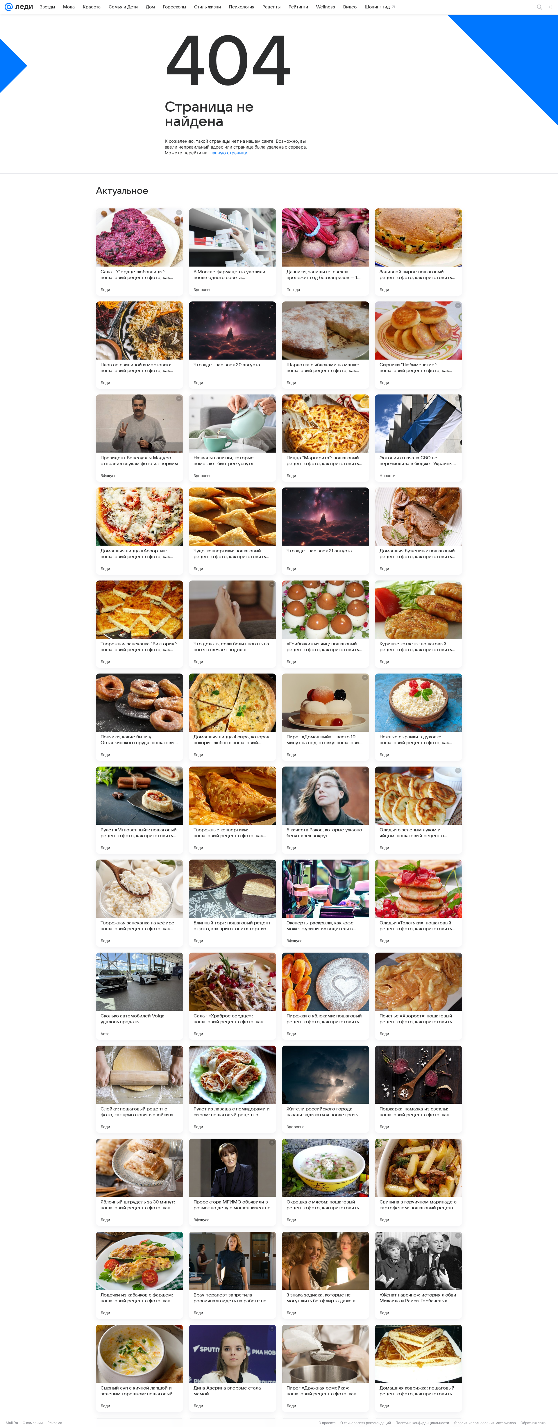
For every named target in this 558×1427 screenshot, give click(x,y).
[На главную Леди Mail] (23, 7)
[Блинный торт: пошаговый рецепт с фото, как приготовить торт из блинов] (232, 903)
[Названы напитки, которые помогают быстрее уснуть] (232, 438)
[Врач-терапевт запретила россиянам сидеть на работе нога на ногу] (232, 1275)
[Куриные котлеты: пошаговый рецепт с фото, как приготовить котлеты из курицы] (418, 624)
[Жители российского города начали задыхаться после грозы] (325, 1089)
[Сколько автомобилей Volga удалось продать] (139, 996)
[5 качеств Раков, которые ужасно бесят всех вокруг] (325, 810)
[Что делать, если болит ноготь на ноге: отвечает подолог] (232, 624)
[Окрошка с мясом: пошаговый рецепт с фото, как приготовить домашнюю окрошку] (325, 1182)
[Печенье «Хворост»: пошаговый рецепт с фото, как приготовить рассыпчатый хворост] (418, 996)
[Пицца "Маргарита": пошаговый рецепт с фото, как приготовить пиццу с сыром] (325, 438)
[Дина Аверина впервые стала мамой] (232, 1368)
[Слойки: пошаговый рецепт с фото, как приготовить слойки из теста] (139, 1089)
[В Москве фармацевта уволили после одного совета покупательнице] (232, 252)
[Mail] (9, 7)
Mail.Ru (12, 1423)
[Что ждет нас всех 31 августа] (325, 531)
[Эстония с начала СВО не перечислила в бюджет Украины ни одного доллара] (418, 438)
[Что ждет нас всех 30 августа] (232, 345)
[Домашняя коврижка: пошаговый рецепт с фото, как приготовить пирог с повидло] (418, 1368)
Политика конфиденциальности (422, 1423)
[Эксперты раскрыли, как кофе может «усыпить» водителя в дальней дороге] (325, 903)
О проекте (327, 1423)
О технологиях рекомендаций (365, 1423)
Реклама (54, 1423)
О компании (33, 1423)
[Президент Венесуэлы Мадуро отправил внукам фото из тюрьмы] (139, 438)
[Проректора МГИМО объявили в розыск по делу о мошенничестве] (232, 1182)
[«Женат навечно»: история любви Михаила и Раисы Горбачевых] (418, 1275)
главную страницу (227, 153)
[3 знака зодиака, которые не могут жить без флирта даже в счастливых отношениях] (325, 1275)
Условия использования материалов (485, 1423)
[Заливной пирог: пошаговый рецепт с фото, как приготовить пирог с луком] (418, 252)
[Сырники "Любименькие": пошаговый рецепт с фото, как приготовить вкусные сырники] (418, 345)
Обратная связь (534, 1423)
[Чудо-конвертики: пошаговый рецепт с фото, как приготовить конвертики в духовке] (232, 531)
